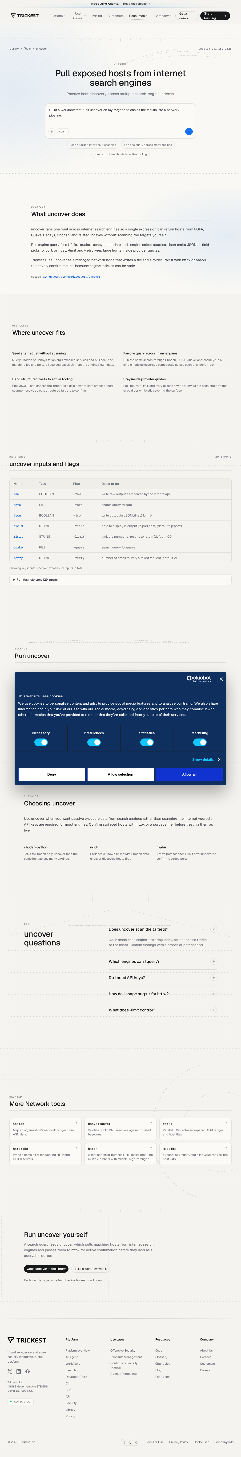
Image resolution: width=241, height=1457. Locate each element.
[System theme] (130, 1442)
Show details (203, 760)
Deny (51, 774)
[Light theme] (124, 1442)
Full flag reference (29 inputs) (38, 580)
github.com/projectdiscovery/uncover (71, 277)
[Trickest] (25, 15)
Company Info (223, 1442)
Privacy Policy (178, 1442)
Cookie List (201, 1442)
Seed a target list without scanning (92, 145)
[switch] (94, 742)
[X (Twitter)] (10, 1371)
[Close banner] (221, 679)
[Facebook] (27, 1371)
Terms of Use (154, 1442)
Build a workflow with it (90, 1269)
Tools (27, 49)
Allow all (189, 774)
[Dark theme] (137, 1442)
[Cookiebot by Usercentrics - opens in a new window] (190, 679)
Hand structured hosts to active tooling (120, 154)
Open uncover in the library (46, 1269)
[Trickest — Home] (27, 1340)
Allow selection (120, 774)
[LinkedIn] (18, 1371)
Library (14, 49)
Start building (210, 16)
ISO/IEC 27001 (22, 1401)
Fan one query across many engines (148, 145)
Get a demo (183, 16)
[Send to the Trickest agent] (189, 131)
